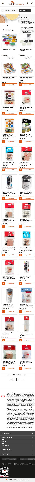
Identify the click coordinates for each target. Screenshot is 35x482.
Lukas (10, 421)
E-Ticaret (12, 480)
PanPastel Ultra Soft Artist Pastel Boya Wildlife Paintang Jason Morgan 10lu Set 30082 (9, 135)
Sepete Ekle (11, 85)
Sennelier (9, 423)
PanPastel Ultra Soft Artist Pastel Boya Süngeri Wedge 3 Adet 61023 (9, 277)
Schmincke (31, 419)
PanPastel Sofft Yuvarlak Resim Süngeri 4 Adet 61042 (26, 164)
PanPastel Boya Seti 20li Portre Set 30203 (9, 78)
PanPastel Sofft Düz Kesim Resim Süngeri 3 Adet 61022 (26, 107)
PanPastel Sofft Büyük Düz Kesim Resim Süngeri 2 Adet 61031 (9, 249)
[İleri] (23, 379)
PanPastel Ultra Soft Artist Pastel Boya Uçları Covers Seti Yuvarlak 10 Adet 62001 (26, 249)
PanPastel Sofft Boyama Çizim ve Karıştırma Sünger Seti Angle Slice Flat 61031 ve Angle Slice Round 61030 (9, 362)
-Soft (8, 480)
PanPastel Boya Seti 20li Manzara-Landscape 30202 (26, 79)
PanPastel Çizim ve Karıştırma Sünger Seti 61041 (26, 362)
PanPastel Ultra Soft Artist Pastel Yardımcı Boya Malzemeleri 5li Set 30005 (26, 192)
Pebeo (15, 423)
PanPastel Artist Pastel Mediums (26, 50)
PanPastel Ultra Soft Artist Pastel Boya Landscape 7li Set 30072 (26, 135)
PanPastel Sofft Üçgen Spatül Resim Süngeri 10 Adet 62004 (9, 164)
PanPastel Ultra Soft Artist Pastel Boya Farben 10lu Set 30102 (8, 306)
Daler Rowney (15, 422)
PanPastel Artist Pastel (9, 49)
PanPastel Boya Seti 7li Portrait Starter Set (9, 106)
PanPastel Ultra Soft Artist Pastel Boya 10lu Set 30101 (26, 277)
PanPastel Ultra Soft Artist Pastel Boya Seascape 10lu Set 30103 (9, 192)
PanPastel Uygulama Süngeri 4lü (8, 333)
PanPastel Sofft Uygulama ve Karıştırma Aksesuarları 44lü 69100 (26, 306)
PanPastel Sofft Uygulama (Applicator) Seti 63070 (26, 334)
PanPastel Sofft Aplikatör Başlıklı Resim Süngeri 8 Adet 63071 (26, 220)
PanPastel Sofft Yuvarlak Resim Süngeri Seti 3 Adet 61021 (9, 220)
